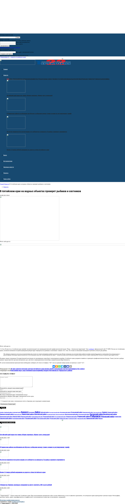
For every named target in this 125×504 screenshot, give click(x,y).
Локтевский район (96, 414)
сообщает (91, 349)
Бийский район (44, 412)
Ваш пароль (19, 44)
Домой (2, 184)
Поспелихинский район (60, 416)
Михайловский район (110, 414)
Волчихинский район (65, 412)
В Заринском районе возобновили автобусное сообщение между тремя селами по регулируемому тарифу (39, 113)
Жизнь (20, 79)
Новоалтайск (17, 416)
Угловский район (55, 418)
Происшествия (86, 79)
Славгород (118, 416)
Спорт (93, 79)
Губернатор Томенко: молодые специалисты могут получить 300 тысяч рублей (26, 485)
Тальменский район (31, 418)
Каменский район (28, 414)
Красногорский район (60, 414)
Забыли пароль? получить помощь (10, 47)
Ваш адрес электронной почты (25, 52)
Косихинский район (51, 414)
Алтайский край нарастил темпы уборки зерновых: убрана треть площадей (29, 95)
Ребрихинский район (71, 416)
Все (8, 79)
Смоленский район (6, 418)
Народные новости (47, 79)
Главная (5, 69)
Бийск (37, 412)
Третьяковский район (43, 418)
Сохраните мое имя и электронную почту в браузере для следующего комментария (26, 401)
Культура (37, 79)
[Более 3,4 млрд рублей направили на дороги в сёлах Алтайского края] (16, 146)
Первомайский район (49, 416)
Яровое (101, 418)
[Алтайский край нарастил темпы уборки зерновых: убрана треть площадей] (16, 92)
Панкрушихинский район (37, 416)
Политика (77, 79)
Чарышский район (81, 418)
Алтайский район (16, 412)
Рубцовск (95, 416)
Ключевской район (40, 414)
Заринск (104, 412)
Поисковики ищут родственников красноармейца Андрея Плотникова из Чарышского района (41, 370)
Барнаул (24, 412)
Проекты (5, 173)
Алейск (2, 412)
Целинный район (73, 418)
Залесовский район (97, 412)
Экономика (105, 79)
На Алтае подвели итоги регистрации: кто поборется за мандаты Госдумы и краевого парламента (37, 132)
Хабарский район (64, 418)
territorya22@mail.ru (18, 501)
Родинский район (83, 416)
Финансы (98, 79)
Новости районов (60, 79)
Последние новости (7, 422)
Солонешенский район (18, 418)
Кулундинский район (84, 414)
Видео (5, 155)
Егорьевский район (76, 412)
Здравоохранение (28, 79)
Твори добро (6, 179)
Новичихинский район (6, 416)
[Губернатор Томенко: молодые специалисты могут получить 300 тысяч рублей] (4, 481)
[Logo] (17, 64)
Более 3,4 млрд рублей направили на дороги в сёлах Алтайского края (28, 150)
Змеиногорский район (7, 414)
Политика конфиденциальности (10, 500)
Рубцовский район (107, 416)
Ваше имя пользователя (22, 42)
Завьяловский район (88, 412)
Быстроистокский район (54, 412)
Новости (5, 75)
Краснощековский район (71, 414)
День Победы (13, 79)
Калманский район (18, 414)
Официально (70, 79)
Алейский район (8, 412)
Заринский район (112, 412)
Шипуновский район (92, 418)
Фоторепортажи (7, 161)
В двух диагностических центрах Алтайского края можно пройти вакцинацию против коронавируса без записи (48, 369)
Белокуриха (32, 412)
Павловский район (26, 416)
